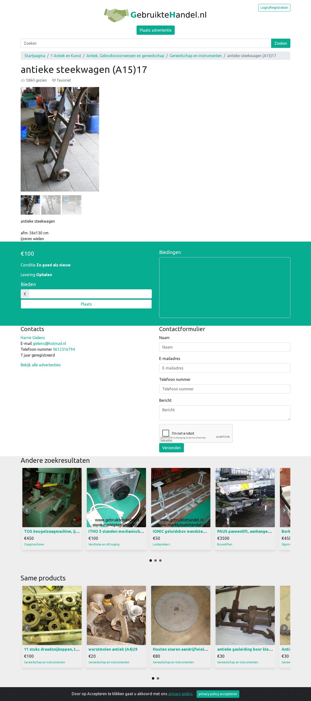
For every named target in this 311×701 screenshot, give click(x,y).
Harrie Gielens (33, 337)
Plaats (86, 304)
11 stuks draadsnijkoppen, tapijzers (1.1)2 (63, 649)
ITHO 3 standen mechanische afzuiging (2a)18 (131, 531)
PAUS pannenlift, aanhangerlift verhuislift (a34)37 (264, 531)
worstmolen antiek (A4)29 (112, 649)
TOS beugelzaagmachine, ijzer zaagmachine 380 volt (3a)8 (79, 531)
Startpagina (35, 55)
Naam (164, 337)
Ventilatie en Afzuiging (104, 544)
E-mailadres (169, 358)
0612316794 (64, 349)
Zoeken (280, 43)
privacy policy (180, 694)
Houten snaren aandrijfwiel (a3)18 (185, 649)
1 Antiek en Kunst (66, 55)
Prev (27, 510)
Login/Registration (274, 7)
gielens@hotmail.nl (49, 343)
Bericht (165, 400)
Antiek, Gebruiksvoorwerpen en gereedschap (125, 55)
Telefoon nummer (174, 379)
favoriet (63, 80)
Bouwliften (224, 544)
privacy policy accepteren (218, 694)
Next (284, 510)
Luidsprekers (161, 544)
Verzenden (171, 448)
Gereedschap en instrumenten (196, 55)
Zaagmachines (34, 544)
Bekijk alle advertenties (41, 365)
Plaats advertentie (156, 30)
